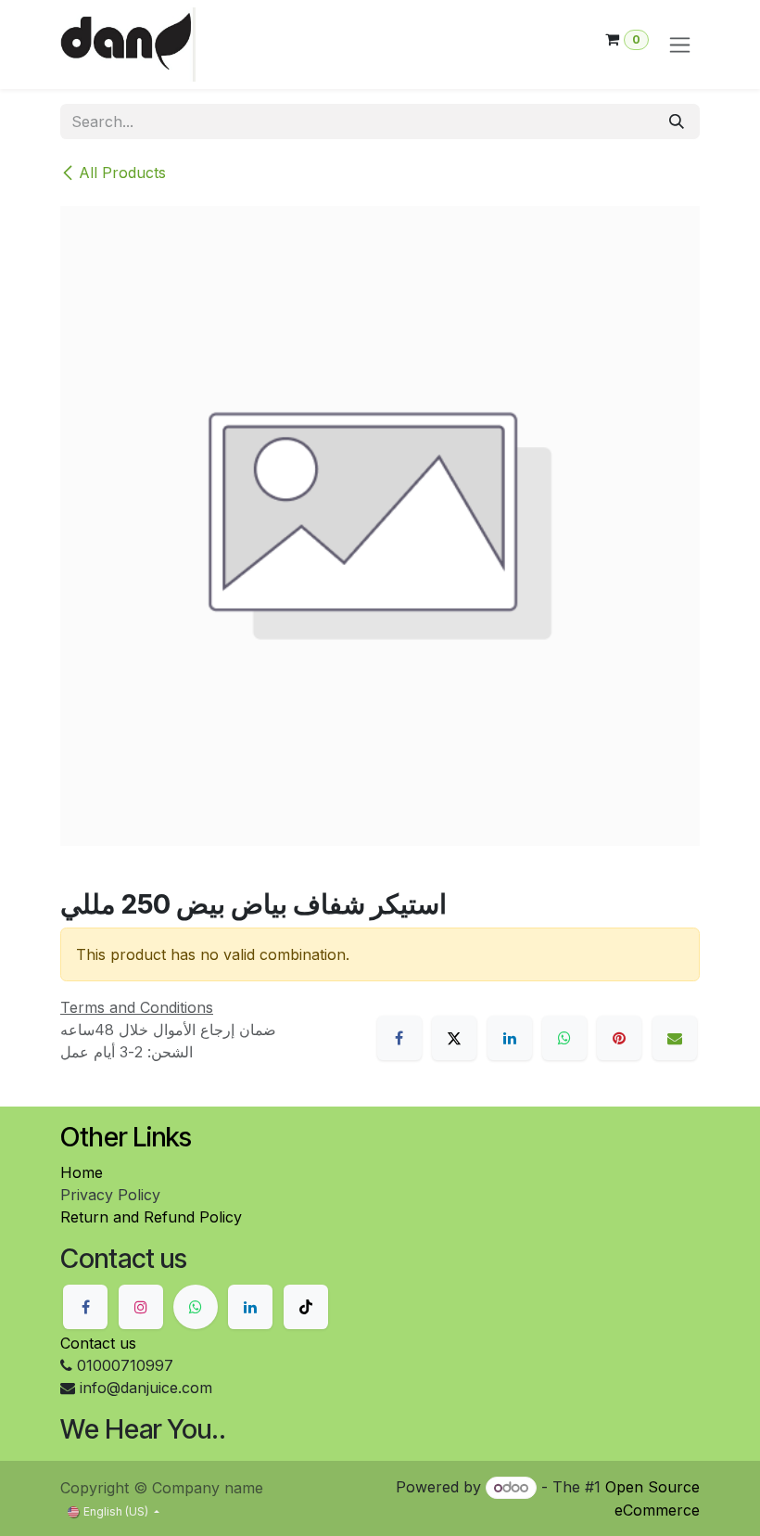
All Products (122, 172)
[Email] (674, 1038)
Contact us (98, 1343)
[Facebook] (399, 1038)
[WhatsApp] (564, 1038)
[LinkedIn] (510, 1038)
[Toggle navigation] (680, 45)
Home (81, 1172)
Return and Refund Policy (151, 1217)
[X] (454, 1038)
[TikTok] (306, 1307)
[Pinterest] (619, 1038)
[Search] (676, 121)
